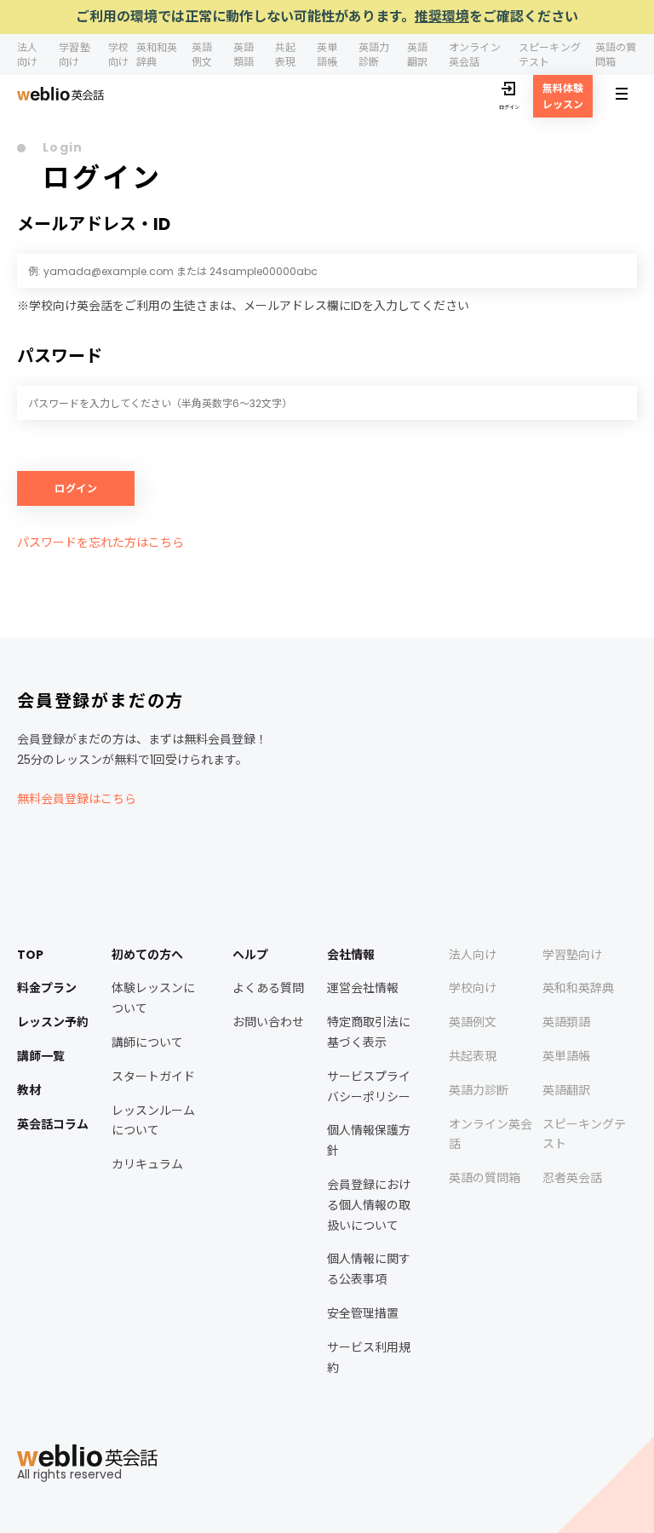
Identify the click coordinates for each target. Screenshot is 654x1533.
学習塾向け (74, 54)
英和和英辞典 (578, 987)
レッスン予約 (53, 1022)
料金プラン (47, 987)
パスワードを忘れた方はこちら (100, 542)
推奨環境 (442, 16)
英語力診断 (374, 54)
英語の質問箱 (484, 1177)
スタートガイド (153, 1076)
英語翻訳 (417, 54)
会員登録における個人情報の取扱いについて (368, 1205)
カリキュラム (147, 1164)
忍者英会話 (572, 1177)
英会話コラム (53, 1124)
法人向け (27, 54)
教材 (29, 1090)
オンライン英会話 (475, 54)
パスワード (59, 356)
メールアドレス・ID (93, 224)
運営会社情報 (363, 987)
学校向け (118, 54)
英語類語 (243, 54)
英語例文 (202, 54)
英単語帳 (327, 54)
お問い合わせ (268, 1022)
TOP (30, 954)
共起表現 (285, 54)
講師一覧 (41, 1056)
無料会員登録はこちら (76, 798)
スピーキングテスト (550, 54)
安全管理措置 (363, 1313)
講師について (147, 1042)
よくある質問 (268, 987)
